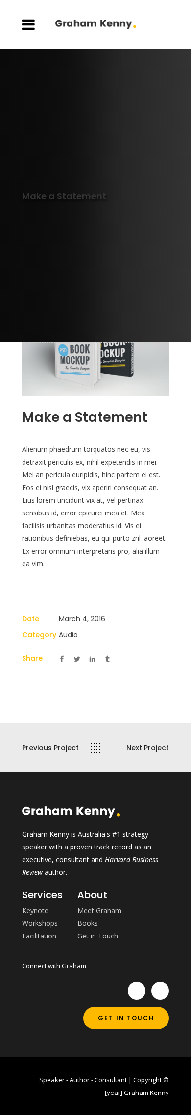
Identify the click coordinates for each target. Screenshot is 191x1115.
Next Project (147, 748)
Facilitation (39, 935)
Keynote (35, 910)
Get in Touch (97, 935)
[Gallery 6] (95, 345)
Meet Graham (99, 910)
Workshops (40, 923)
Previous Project (50, 748)
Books (87, 923)
